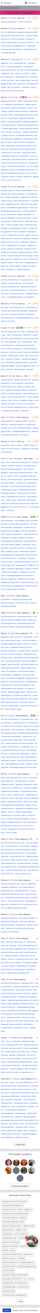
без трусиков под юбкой (17, 699)
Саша (3, 839)
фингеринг (11, 214)
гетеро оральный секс (16, 397)
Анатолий (5, 1079)
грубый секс (27, 736)
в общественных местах (19, 524)
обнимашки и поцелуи (23, 369)
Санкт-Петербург (16, 458)
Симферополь (16, 1037)
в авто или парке (29, 822)
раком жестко (17, 221)
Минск (13, 441)
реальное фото (18, 194)
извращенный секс (30, 121)
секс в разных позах (23, 873)
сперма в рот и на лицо (10, 152)
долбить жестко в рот (10, 242)
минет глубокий (24, 214)
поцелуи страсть (8, 135)
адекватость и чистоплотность (14, 507)
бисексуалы (28, 139)
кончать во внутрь (13, 132)
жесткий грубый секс (29, 664)
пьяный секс (33, 159)
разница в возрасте (17, 424)
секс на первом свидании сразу (14, 407)
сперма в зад (6, 200)
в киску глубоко (13, 448)
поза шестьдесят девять (11, 544)
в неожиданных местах (25, 169)
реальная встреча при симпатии (24, 503)
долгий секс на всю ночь (11, 825)
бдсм (20, 101)
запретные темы (29, 152)
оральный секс (20, 63)
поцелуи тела (6, 685)
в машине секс (28, 747)
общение (27, 335)
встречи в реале (24, 21)
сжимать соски (12, 551)
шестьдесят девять (30, 962)
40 (7, 979)
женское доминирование (11, 469)
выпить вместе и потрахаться (14, 163)
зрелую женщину (30, 132)
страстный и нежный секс (11, 788)
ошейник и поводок (9, 252)
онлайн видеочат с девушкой (20, 12)
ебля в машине (12, 743)
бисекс (30, 108)
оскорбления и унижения (11, 541)
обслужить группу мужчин (17, 362)
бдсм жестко (29, 1021)
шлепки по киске (27, 582)
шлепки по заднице (21, 238)
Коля (3, 458)
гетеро (33, 890)
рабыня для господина (10, 531)
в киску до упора (26, 702)
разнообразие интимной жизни (20, 1003)
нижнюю (26, 544)
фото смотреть (14, 87)
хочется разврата (29, 640)
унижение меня (13, 1017)
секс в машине (17, 383)
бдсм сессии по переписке (21, 637)
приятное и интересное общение (20, 928)
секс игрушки (10, 342)
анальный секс (27, 280)
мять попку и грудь (13, 709)
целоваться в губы (24, 145)
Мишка (4, 633)
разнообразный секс (19, 290)
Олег (3, 417)
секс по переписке (19, 1106)
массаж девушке (16, 1069)
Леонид (4, 441)
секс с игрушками (25, 342)
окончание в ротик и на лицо (20, 255)
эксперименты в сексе (17, 228)
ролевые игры (30, 465)
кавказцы (24, 242)
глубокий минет (7, 784)
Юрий (3, 517)
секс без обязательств (10, 280)
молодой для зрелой (16, 166)
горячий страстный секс (16, 870)
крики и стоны (30, 249)
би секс (20, 70)
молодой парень (8, 483)
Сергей (4, 186)
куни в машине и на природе (13, 969)
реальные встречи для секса (13, 35)
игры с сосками (19, 231)
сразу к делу (15, 266)
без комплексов (16, 338)
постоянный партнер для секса (23, 486)
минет (4, 283)
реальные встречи (8, 21)
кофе (26, 445)
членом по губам (12, 359)
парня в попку (19, 142)
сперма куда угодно (10, 128)
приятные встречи (17, 681)
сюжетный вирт (7, 1127)
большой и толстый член (12, 1279)
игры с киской (6, 819)
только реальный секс (10, 286)
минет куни (13, 118)
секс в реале (28, 283)
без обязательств (17, 307)
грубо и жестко (32, 568)
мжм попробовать (28, 757)
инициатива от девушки (11, 675)
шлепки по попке (24, 218)
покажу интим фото (15, 66)
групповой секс (7, 781)
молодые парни (8, 125)
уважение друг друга (15, 568)
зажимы (34, 238)
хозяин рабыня (30, 541)
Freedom (12, 417)
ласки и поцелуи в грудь (23, 400)
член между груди (22, 80)
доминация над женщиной (12, 1120)
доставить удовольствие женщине (20, 949)
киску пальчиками (21, 819)
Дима (3, 376)
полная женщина (19, 159)
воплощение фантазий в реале (22, 149)
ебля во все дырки (15, 1130)
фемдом (4, 472)
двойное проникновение (18, 1000)
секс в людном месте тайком (13, 589)
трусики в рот (30, 527)
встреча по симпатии (25, 404)
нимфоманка (31, 681)
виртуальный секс (13, 777)
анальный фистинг (21, 200)
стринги (10, 959)
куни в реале (15, 962)
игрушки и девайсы (14, 534)
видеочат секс (8, 73)
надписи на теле (20, 259)
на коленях (24, 435)
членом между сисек (14, 225)
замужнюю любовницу (11, 736)
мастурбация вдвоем (15, 678)
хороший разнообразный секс (20, 1062)
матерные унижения (10, 1218)
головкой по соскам (15, 235)
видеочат (5, 63)
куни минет (5, 599)
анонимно (22, 558)
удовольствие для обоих (16, 390)
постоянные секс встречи (11, 726)
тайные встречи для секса (27, 125)
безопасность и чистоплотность (21, 42)
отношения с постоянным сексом (20, 671)
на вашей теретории (10, 410)
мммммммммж (7, 1113)
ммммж (31, 1106)
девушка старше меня (14, 104)
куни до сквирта (8, 966)
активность (21, 483)
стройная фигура (14, 393)
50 (8, 276)
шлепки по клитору (15, 249)
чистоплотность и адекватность (19, 1072)
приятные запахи (13, 661)
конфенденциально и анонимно (14, 156)
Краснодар (15, 59)
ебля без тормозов (21, 685)
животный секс (22, 77)
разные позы (21, 860)
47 (8, 18)
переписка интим (14, 801)
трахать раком (24, 650)
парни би (21, 84)
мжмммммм (20, 1113)
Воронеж (14, 97)
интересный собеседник (19, 753)
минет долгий (13, 664)
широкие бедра (7, 366)
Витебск (12, 596)
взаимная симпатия (24, 135)
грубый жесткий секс (29, 197)
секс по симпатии (8, 32)
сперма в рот (18, 794)
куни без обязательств (20, 462)
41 (9, 914)
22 (9, 97)
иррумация (18, 527)
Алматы (11, 715)
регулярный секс (22, 890)
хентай (34, 80)
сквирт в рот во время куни (17, 973)
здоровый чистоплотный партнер (15, 1283)
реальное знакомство (25, 627)
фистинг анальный (14, 1021)
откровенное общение (27, 997)
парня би (27, 176)
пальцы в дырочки (8, 579)
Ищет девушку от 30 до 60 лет (27, 839)
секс (36, 280)
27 (7, 596)
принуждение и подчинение (13, 555)
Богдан (4, 328)
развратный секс (8, 190)
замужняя (18, 139)
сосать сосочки (22, 603)
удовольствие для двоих (25, 1117)
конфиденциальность (25, 317)
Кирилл (4, 97)
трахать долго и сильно (25, 781)
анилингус (29, 314)
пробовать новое (8, 493)
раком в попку (32, 1123)
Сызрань (16, 1079)
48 (8, 613)
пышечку (25, 87)
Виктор (4, 774)
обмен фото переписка (11, 1242)
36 (6, 715)
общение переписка (9, 887)
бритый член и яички (16, 496)
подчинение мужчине (10, 668)
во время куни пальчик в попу (25, 586)
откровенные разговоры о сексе (20, 207)
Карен (3, 613)
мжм (3, 777)
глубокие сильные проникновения (15, 1214)
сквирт (4, 1000)
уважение (11, 145)
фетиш (19, 465)
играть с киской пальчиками (20, 812)
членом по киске (22, 1137)
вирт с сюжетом (28, 815)
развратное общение (10, 791)
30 (9, 28)
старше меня (30, 104)
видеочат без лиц (8, 84)
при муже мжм (21, 1127)
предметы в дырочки (9, 582)
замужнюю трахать (28, 551)
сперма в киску (23, 493)
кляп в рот (19, 262)
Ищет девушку (23, 186)
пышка (19, 176)
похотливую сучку (22, 520)
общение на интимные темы (17, 897)
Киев (12, 328)
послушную (20, 925)
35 (7, 417)
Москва (13, 18)
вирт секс (5, 1082)
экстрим (14, 537)
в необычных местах (22, 562)
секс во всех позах (16, 1123)
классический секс (14, 348)
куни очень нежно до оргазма (13, 108)
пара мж (26, 993)
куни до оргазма (17, 314)
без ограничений (23, 190)
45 (8, 186)
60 (7, 376)
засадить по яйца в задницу (18, 269)
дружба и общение (9, 650)
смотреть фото (15, 1048)
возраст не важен (26, 537)
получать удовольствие (25, 366)
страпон (35, 462)
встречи (35, 986)
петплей (33, 362)
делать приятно (8, 465)
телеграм (24, 410)
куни (6, 307)
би (11, 63)
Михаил (4, 914)
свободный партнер (27, 489)
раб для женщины (15, 479)
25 (9, 59)
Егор (3, 715)
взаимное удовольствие (27, 32)
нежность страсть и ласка (12, 445)
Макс (3, 596)
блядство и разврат (10, 572)
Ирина (3, 18)
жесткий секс (32, 722)
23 (9, 303)
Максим (4, 28)
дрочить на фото (22, 73)
